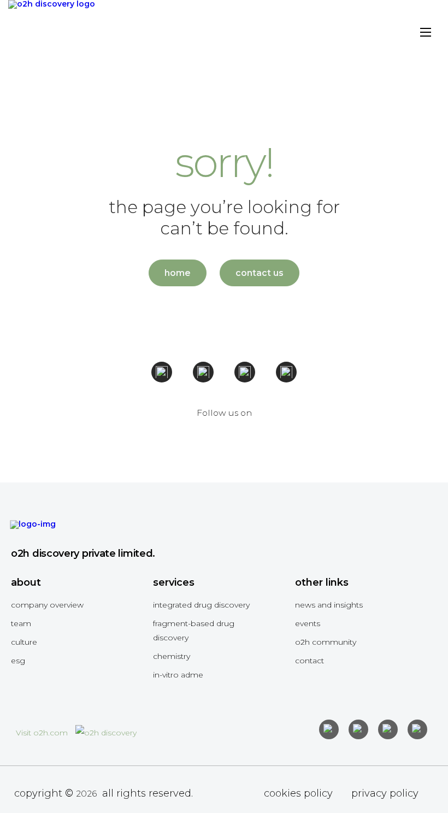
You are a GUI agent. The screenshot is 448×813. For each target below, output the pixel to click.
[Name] (425, 34)
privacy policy (384, 793)
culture (24, 642)
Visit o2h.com (43, 733)
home (177, 273)
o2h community (325, 642)
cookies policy (298, 793)
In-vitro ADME (178, 675)
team (21, 623)
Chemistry (171, 656)
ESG (18, 660)
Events (307, 623)
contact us (259, 273)
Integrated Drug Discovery (201, 605)
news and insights (329, 605)
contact (309, 660)
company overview (47, 605)
